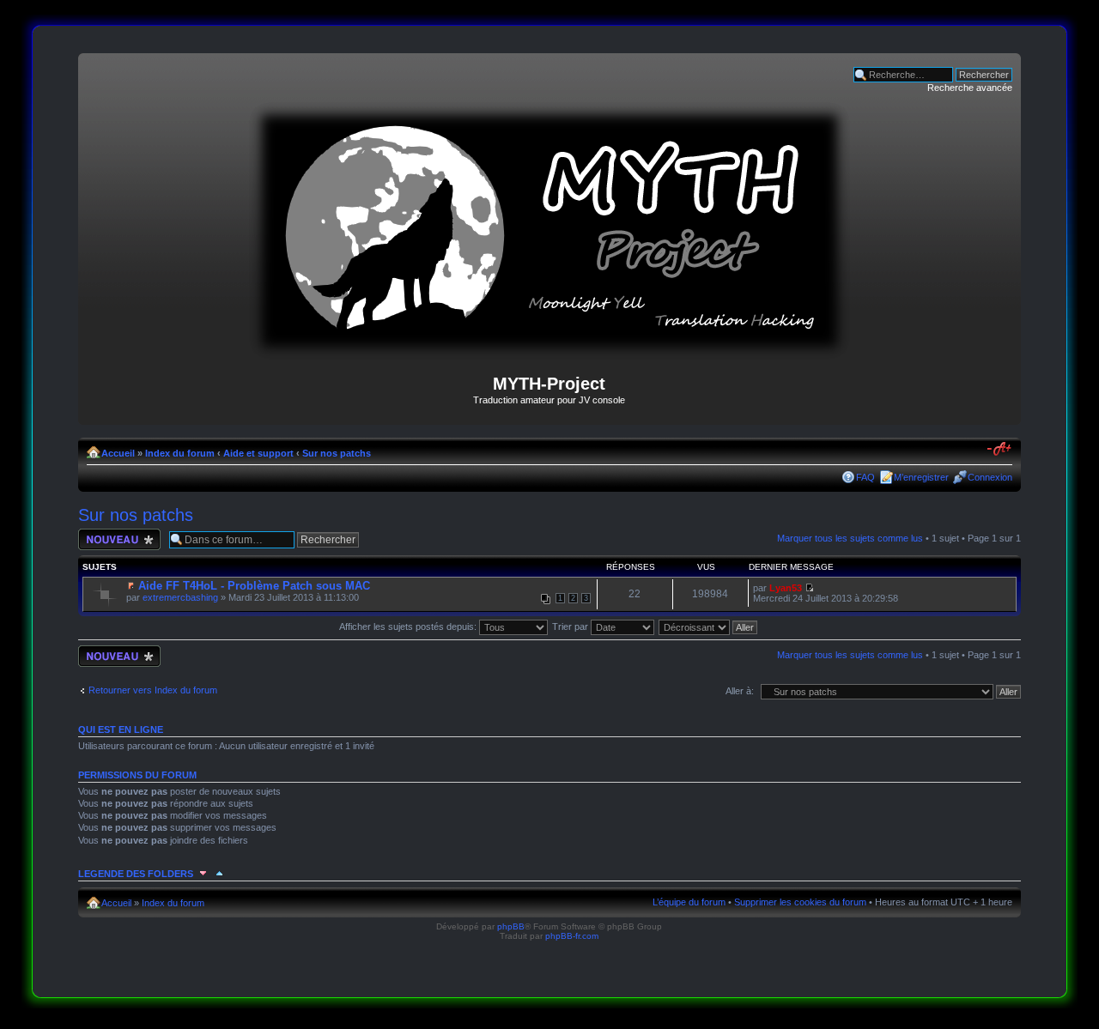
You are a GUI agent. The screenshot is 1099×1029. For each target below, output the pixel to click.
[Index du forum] (549, 352)
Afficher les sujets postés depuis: (409, 626)
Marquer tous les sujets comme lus (850, 538)
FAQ (865, 477)
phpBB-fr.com (571, 936)
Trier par (571, 626)
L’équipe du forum (689, 902)
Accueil (118, 453)
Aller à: (740, 691)
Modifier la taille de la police (999, 449)
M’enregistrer (921, 477)
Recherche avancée (969, 87)
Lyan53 (785, 588)
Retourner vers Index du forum (152, 690)
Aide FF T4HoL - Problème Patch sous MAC (254, 585)
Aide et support (258, 453)
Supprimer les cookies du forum (800, 902)
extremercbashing (180, 597)
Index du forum (180, 453)
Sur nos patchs (336, 453)
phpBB (511, 926)
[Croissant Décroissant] (709, 626)
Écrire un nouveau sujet (116, 539)
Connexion (990, 477)
